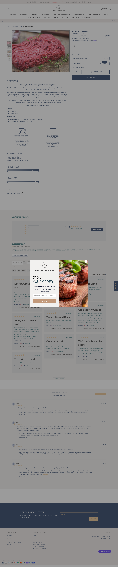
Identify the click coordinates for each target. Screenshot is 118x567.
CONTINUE (44, 301)
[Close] (86, 261)
